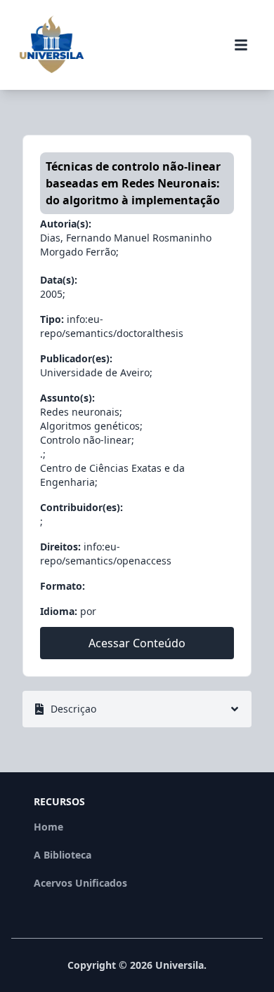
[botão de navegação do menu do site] (241, 44)
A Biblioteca (62, 854)
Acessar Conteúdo (137, 643)
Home (48, 826)
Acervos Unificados (80, 883)
